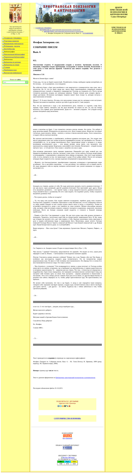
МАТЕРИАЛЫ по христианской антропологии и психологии (60, 30)
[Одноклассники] (63, 406)
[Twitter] (61, 406)
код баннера (67, 438)
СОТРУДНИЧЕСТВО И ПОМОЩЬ (67, 418)
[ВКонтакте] (58, 406)
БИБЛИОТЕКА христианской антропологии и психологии (63, 31)
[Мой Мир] (65, 406)
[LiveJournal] (67, 406)
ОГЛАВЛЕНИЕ (88, 33)
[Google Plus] (69, 406)
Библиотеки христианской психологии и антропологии (75, 377)
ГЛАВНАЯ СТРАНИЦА (43, 28)
